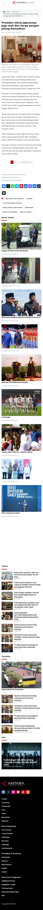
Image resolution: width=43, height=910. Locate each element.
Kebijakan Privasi (8, 881)
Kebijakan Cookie (8, 885)
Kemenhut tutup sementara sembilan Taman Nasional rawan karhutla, (27, 637)
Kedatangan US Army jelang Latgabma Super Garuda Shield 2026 (20, 762)
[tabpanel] (21, 756)
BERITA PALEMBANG (10, 212)
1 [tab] (15, 771)
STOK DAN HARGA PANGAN (12, 203)
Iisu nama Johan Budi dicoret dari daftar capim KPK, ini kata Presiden (21, 512)
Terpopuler (6, 806)
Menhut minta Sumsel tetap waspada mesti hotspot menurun (25, 627)
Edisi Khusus (6, 865)
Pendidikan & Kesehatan (11, 854)
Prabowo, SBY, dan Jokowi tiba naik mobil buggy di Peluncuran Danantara (19, 249)
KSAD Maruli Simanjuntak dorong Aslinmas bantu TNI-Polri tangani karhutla (27, 728)
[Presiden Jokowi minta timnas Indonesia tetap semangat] (21, 402)
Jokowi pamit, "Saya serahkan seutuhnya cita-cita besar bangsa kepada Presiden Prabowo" (21, 316)
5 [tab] (28, 771)
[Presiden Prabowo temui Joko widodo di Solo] (21, 270)
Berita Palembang (9, 826)
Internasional (7, 848)
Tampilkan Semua (25, 162)
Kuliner (4, 872)
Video (4, 814)
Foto (4, 737)
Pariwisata (6, 857)
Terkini (5, 566)
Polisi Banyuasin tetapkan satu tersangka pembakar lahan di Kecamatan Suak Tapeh (26, 605)
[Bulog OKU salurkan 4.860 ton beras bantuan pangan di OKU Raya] (7, 576)
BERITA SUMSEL (26, 212)
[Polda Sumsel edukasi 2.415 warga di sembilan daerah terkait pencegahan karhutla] (7, 586)
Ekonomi (16, 12)
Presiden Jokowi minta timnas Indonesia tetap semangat (21, 416)
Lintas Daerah (7, 834)
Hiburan (5, 861)
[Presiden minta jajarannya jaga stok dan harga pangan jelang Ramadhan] (21, 675)
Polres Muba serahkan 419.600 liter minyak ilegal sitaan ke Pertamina (26, 595)
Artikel (4, 868)
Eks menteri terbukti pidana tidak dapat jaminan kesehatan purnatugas (19, 381)
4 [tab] (25, 771)
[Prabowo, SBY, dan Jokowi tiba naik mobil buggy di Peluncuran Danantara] (21, 236)
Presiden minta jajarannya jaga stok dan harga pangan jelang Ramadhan (20, 15)
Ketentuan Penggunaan (11, 877)
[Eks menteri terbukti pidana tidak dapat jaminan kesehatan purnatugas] (21, 368)
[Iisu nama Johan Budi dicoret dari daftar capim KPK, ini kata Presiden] (21, 498)
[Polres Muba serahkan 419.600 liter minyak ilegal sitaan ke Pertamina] (7, 596)
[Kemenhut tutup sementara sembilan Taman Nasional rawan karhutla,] (7, 638)
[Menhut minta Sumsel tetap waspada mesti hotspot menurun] (7, 628)
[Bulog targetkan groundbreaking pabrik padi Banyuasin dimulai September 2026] (7, 616)
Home (7, 12)
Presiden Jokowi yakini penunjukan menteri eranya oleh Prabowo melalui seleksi (20, 451)
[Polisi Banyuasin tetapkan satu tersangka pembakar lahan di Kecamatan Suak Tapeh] (7, 606)
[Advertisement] (21, 541)
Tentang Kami (7, 888)
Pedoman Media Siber (10, 892)
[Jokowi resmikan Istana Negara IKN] (17, 469)
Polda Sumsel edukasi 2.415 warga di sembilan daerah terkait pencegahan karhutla (27, 585)
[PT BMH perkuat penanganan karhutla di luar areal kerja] (7, 648)
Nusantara (6, 817)
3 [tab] (21, 771)
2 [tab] (18, 771)
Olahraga (5, 845)
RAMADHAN (29, 207)
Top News (6, 656)
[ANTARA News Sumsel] (23, 3)
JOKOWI (29, 198)
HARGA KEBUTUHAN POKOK (13, 207)
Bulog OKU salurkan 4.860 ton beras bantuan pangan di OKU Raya (26, 575)
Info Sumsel (6, 830)
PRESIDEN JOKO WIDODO (14, 198)
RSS (3, 895)
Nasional (5, 821)
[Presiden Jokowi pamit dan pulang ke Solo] (20, 336)
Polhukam (5, 837)
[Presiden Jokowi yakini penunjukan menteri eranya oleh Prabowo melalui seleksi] (21, 437)
